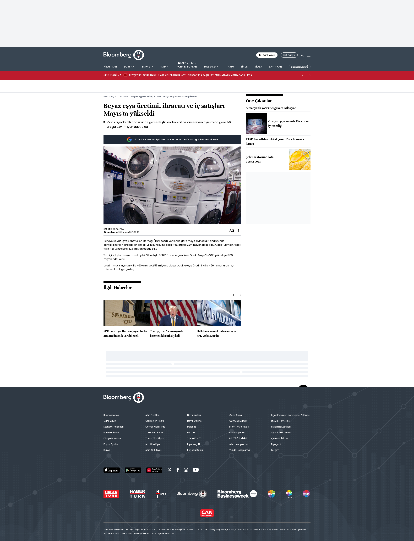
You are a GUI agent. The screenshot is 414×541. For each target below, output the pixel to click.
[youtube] (196, 470)
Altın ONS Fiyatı (153, 450)
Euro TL (191, 432)
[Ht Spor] (161, 494)
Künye (107, 450)
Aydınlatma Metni (281, 432)
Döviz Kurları (194, 415)
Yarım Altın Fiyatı (154, 438)
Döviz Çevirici (194, 421)
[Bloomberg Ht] (192, 494)
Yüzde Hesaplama (239, 450)
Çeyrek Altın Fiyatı (155, 426)
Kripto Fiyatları (111, 444)
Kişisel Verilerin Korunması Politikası (290, 415)
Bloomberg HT (110, 96)
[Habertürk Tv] (137, 494)
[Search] (302, 55)
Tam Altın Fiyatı (154, 432)
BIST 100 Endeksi (238, 438)
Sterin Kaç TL (194, 438)
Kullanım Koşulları (281, 426)
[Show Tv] (271, 494)
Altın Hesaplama (238, 444)
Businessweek (111, 415)
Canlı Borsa (235, 415)
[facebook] (178, 470)
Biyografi (276, 444)
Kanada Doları (195, 450)
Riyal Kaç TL (193, 444)
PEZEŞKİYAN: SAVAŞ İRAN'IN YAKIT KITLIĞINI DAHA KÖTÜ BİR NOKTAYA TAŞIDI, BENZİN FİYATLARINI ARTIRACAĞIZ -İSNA (190, 75)
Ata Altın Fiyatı (153, 444)
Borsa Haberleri (112, 432)
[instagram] (186, 470)
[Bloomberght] (124, 55)
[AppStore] (112, 470)
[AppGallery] (154, 470)
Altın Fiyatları (152, 415)
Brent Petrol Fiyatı (239, 426)
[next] (309, 75)
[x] (169, 470)
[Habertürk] (111, 494)
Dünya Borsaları (112, 438)
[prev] (302, 75)
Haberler (124, 96)
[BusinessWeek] (299, 67)
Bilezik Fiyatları (237, 432)
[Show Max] (306, 494)
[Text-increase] (231, 230)
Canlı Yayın (110, 421)
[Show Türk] (289, 494)
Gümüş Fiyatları (238, 421)
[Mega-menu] (308, 55)
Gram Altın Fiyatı (154, 421)
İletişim (275, 450)
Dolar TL (191, 426)
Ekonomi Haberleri (114, 426)
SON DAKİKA (112, 75)
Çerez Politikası (279, 438)
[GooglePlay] (133, 470)
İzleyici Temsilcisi (280, 421)
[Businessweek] (237, 494)
